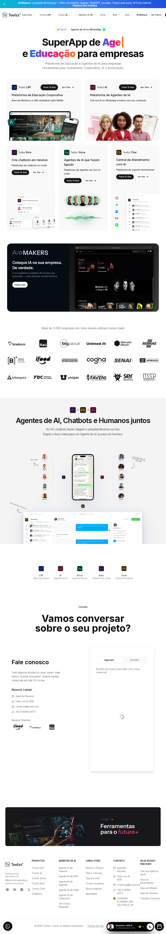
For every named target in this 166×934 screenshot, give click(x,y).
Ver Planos (156, 15)
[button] (83, 277)
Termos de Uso (95, 925)
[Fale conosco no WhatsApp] (7, 926)
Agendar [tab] (109, 660)
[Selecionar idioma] (141, 926)
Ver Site (66, 87)
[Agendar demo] (159, 926)
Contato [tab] (134, 660)
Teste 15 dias (49, 87)
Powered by (143, 920)
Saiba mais (20, 284)
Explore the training (85, 5)
